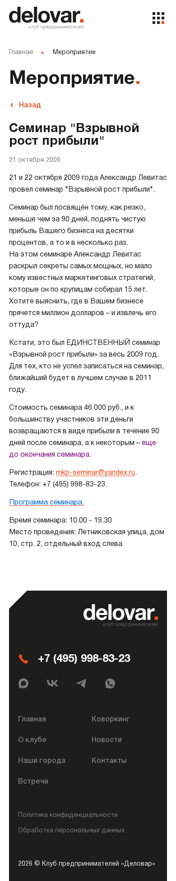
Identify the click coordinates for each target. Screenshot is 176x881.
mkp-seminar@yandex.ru (95, 473)
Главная (21, 52)
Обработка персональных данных (71, 831)
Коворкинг (111, 719)
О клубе (32, 740)
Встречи (33, 782)
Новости (107, 740)
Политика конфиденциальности (68, 815)
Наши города (41, 761)
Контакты (109, 761)
